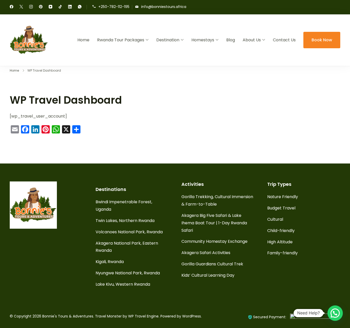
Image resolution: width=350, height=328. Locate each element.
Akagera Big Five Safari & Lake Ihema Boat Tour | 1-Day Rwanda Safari (214, 223)
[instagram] (31, 7)
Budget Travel (281, 208)
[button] (335, 313)
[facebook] (11, 7)
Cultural (275, 219)
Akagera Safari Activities (205, 253)
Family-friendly (282, 253)
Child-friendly (281, 231)
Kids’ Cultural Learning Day (207, 275)
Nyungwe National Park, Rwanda (128, 273)
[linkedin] (70, 7)
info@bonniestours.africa (163, 7)
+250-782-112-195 (113, 7)
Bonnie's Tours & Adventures (67, 316)
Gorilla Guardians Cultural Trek (212, 264)
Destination (167, 40)
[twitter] (21, 7)
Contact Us (284, 40)
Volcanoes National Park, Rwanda (129, 232)
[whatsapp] (79, 7)
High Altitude (280, 242)
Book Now (322, 40)
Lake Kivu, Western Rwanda (123, 284)
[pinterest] (41, 7)
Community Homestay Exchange (214, 241)
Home (83, 40)
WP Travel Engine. (143, 316)
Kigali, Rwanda (110, 262)
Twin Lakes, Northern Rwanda (125, 221)
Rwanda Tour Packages (120, 40)
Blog (230, 40)
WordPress (191, 316)
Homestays (202, 40)
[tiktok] (60, 7)
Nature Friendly (282, 197)
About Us (252, 40)
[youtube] (50, 7)
